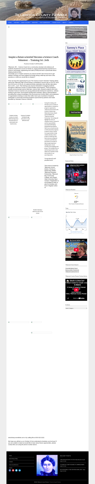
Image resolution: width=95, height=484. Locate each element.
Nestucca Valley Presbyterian (72, 270)
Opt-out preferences (13, 464)
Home (10, 22)
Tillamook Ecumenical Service (72, 271)
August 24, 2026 (63, 471)
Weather (35, 22)
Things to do (56, 22)
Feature (16, 22)
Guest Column (25, 22)
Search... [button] (71, 22)
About (64, 22)
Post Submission (45, 22)
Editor (41, 64)
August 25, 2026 (63, 461)
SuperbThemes (57, 482)
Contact (11, 461)
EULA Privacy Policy (13, 458)
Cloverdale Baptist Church (71, 268)
